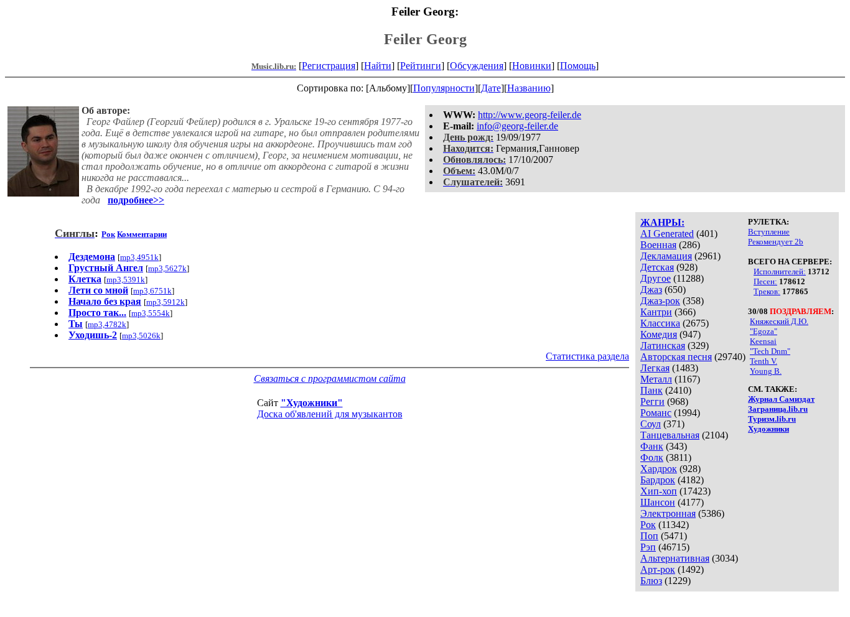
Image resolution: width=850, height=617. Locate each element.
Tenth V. (763, 361)
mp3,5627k (167, 268)
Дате (491, 88)
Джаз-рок (660, 300)
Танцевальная (669, 435)
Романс (655, 412)
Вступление (769, 231)
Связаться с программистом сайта (330, 378)
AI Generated (667, 233)
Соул (650, 424)
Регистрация (328, 65)
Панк (651, 390)
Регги (652, 401)
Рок (648, 524)
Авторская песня (676, 356)
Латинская (662, 345)
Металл (656, 379)
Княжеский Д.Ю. (779, 321)
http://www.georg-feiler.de (529, 114)
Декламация (666, 256)
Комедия (658, 334)
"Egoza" (763, 331)
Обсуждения (476, 65)
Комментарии (142, 234)
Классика (660, 323)
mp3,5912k (165, 302)
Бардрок (657, 480)
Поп (649, 536)
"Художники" (312, 402)
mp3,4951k (139, 257)
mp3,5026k (141, 335)
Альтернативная (674, 558)
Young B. (766, 371)
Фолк (651, 457)
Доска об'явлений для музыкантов (330, 414)
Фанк (651, 446)
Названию (529, 88)
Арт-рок (657, 569)
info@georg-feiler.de (517, 126)
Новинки (531, 65)
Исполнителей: (780, 271)
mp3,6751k (152, 290)
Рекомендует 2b (775, 241)
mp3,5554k (150, 313)
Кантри (656, 312)
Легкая (655, 368)
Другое (655, 278)
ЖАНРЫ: (662, 222)
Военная (658, 244)
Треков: (767, 291)
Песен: (765, 281)
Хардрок (658, 468)
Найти (377, 65)
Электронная (668, 513)
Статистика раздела (587, 356)
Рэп (648, 547)
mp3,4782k (107, 324)
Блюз (651, 580)
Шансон (657, 502)
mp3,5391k (125, 279)
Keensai (763, 341)
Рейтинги (420, 65)
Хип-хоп (658, 491)
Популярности (444, 88)
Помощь (577, 65)
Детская (657, 267)
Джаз (651, 289)
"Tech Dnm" (770, 351)
